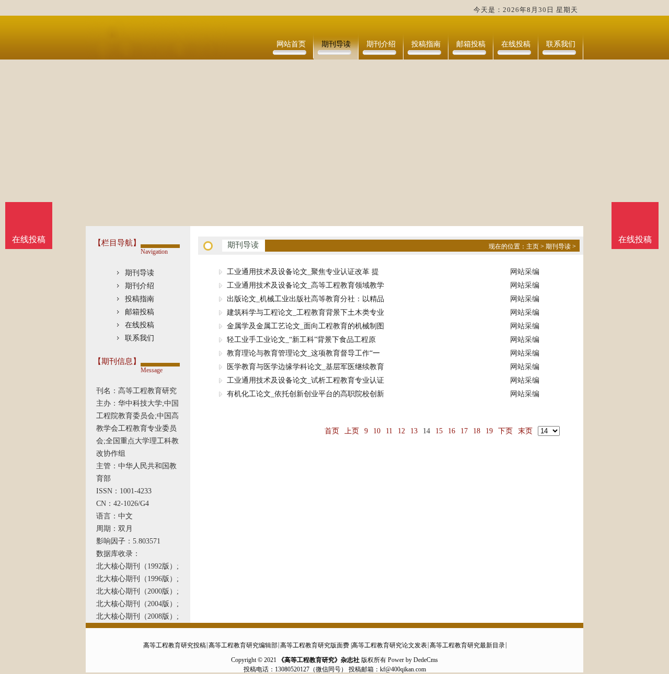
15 (439, 431)
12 (401, 431)
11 (389, 431)
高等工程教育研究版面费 (314, 645)
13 (414, 431)
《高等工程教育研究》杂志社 (319, 660)
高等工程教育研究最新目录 (467, 645)
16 (451, 431)
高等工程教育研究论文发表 (389, 645)
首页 (332, 431)
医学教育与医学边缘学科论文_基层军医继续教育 (305, 367)
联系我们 (560, 44)
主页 (532, 246)
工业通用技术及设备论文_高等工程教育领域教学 (305, 285)
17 (464, 431)
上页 (351, 431)
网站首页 (291, 44)
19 (489, 431)
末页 (525, 431)
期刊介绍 (381, 44)
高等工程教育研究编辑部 (243, 645)
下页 (505, 431)
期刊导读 (336, 44)
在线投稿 (515, 44)
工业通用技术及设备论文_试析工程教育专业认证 (305, 380)
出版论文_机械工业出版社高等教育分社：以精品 (305, 299)
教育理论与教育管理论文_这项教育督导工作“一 (303, 353)
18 (476, 431)
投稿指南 (426, 44)
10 (376, 431)
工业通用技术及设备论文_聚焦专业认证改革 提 (303, 272)
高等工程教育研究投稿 (174, 645)
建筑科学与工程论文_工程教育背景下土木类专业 (305, 312)
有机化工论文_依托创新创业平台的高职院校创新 (305, 394)
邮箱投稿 (471, 44)
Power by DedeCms (413, 660)
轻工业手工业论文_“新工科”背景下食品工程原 (301, 340)
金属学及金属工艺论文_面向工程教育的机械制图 (305, 326)
